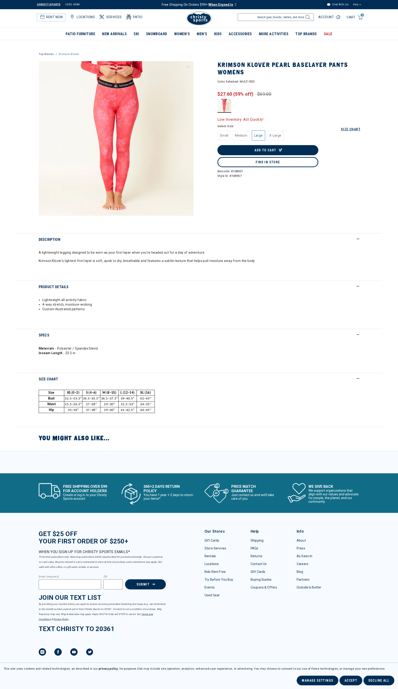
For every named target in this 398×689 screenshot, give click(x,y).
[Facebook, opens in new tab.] (58, 652)
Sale (328, 34)
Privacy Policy (60, 619)
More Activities (273, 34)
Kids (218, 34)
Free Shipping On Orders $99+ (197, 4)
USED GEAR (72, 4)
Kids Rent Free (215, 572)
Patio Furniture (80, 34)
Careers (302, 564)
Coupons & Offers (264, 587)
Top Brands (306, 34)
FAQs (254, 548)
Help (355, 4)
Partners (303, 579)
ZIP (105, 576)
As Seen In (304, 556)
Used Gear (212, 595)
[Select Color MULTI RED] (224, 106)
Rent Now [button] (54, 17)
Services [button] (114, 17)
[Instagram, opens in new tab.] (42, 652)
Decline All (379, 680)
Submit (143, 584)
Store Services (215, 548)
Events (210, 587)
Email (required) (49, 576)
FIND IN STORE (268, 162)
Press (301, 548)
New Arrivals (114, 34)
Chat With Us (339, 4)
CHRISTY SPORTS (49, 4)
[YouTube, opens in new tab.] (74, 652)
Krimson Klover (69, 54)
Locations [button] (86, 17)
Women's (182, 34)
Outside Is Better (309, 587)
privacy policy (108, 668)
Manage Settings (317, 680)
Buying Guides (261, 579)
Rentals (210, 556)
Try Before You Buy (219, 579)
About (301, 540)
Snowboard (156, 34)
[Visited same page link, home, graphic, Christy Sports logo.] (199, 18)
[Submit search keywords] (307, 18)
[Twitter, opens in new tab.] (89, 652)
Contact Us (259, 564)
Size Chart (350, 129)
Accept (351, 680)
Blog (300, 572)
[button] (187, 66)
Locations (212, 564)
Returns (256, 556)
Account (326, 17)
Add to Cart (265, 150)
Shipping (257, 540)
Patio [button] (137, 17)
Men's (202, 34)
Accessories (240, 34)
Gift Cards (212, 540)
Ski (136, 34)
